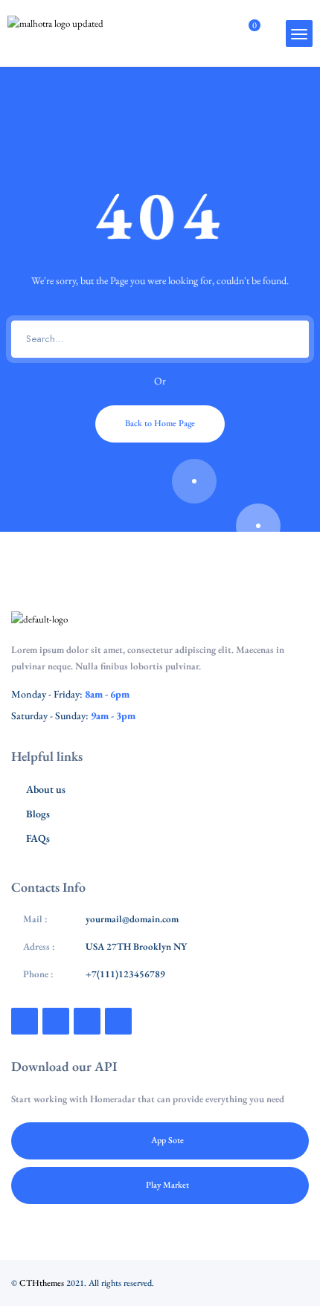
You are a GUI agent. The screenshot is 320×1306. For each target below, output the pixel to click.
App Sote (167, 1140)
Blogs (38, 813)
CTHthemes (41, 1283)
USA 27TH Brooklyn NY (136, 946)
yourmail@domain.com (132, 919)
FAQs (38, 838)
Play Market (167, 1185)
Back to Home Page (160, 423)
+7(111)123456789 (125, 974)
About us (45, 789)
